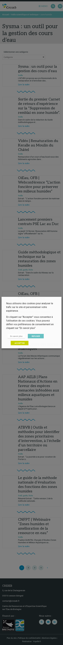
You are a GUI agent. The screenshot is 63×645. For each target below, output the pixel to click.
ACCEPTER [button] (20, 343)
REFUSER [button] (36, 336)
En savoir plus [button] (16, 336)
